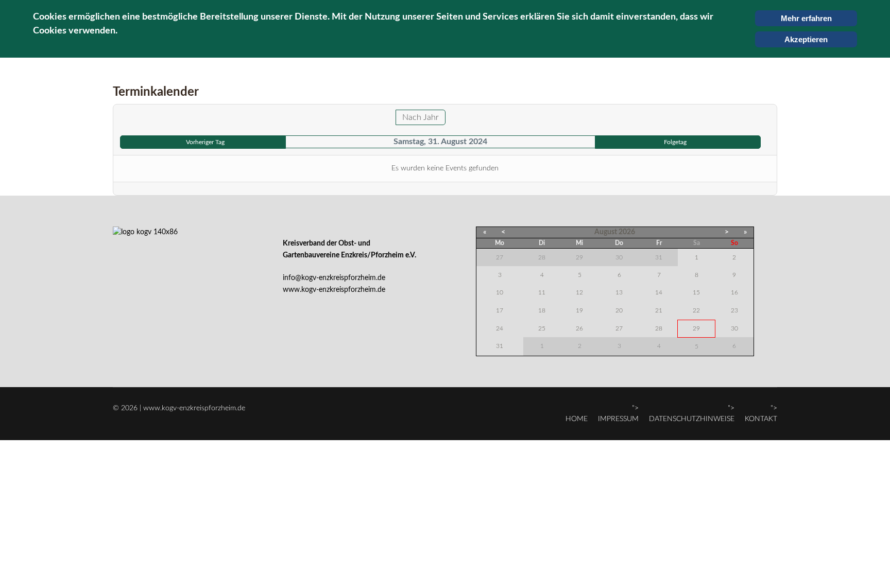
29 (696, 328)
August (605, 232)
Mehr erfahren (806, 18)
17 (499, 310)
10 (499, 292)
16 (734, 292)
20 (619, 310)
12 (579, 292)
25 (541, 328)
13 (619, 292)
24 (499, 328)
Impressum (618, 419)
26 (579, 328)
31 (499, 346)
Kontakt (761, 419)
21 (658, 310)
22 (696, 310)
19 (579, 310)
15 (696, 292)
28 (658, 328)
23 (734, 310)
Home (577, 419)
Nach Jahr (420, 117)
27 (619, 328)
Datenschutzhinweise (691, 419)
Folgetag (675, 142)
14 (658, 292)
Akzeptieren (806, 39)
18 (541, 310)
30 (734, 328)
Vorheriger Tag (205, 142)
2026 (627, 232)
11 (541, 292)
